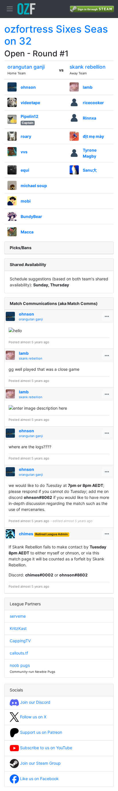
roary (26, 136)
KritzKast (18, 628)
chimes (26, 533)
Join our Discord (34, 702)
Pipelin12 (29, 116)
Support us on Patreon (40, 732)
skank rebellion (87, 67)
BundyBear (31, 216)
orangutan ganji (26, 67)
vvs (24, 151)
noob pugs (20, 665)
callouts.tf (19, 653)
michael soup (34, 185)
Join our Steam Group (40, 763)
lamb (88, 87)
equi (25, 170)
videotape (30, 102)
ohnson (28, 87)
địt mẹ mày (93, 136)
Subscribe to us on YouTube (45, 747)
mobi (26, 201)
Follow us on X (32, 716)
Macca (27, 231)
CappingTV (20, 640)
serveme (18, 616)
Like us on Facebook (39, 778)
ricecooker (93, 102)
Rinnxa (89, 118)
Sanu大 (90, 170)
